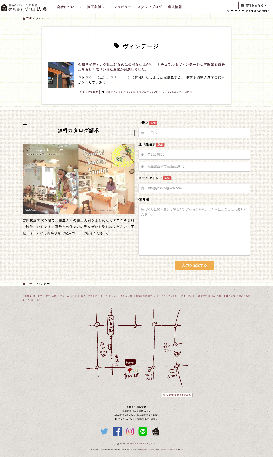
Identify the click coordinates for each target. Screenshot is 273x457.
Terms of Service (168, 449)
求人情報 (175, 7)
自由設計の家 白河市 (144, 296)
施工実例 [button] (94, 7)
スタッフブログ (149, 7)
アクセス (103, 296)
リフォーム (63, 296)
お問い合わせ (243, 296)
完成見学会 (177, 92)
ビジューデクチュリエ (120, 296)
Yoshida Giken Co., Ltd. (141, 444)
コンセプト (39, 296)
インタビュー (121, 7)
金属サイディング (116, 92)
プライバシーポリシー (34, 300)
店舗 (54, 296)
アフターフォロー (187, 296)
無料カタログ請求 (226, 296)
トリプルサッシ (145, 92)
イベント (75, 296)
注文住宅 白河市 (206, 296)
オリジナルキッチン (166, 296)
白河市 (188, 92)
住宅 (48, 296)
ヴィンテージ (162, 92)
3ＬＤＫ (131, 92)
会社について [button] (68, 7)
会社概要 (27, 296)
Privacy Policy (148, 449)
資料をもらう (254, 5)
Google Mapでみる (178, 394)
